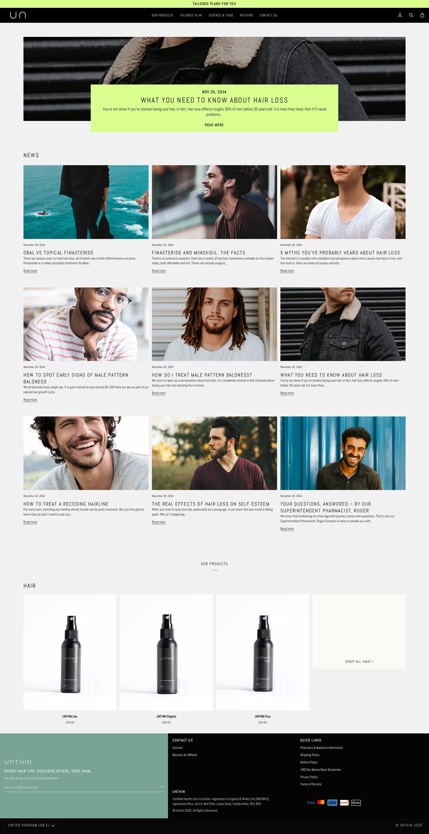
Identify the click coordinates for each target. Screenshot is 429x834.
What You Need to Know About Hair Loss (214, 100)
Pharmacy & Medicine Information (321, 748)
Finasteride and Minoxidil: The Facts (199, 252)
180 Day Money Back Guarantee (320, 770)
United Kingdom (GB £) (29, 825)
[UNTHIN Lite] (69, 652)
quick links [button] (311, 740)
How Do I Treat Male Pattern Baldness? (202, 375)
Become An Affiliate (184, 755)
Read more (214, 125)
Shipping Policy (310, 755)
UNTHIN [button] (178, 792)
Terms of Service (311, 784)
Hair (29, 585)
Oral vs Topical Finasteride (58, 252)
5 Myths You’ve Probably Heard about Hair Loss (340, 252)
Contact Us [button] (182, 740)
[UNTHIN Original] (166, 652)
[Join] (160, 786)
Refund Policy (309, 762)
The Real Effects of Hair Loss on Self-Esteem (211, 504)
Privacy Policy (309, 777)
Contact (177, 748)
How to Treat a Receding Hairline (66, 504)
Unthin (406, 825)
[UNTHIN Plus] (262, 652)
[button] (162, 15)
